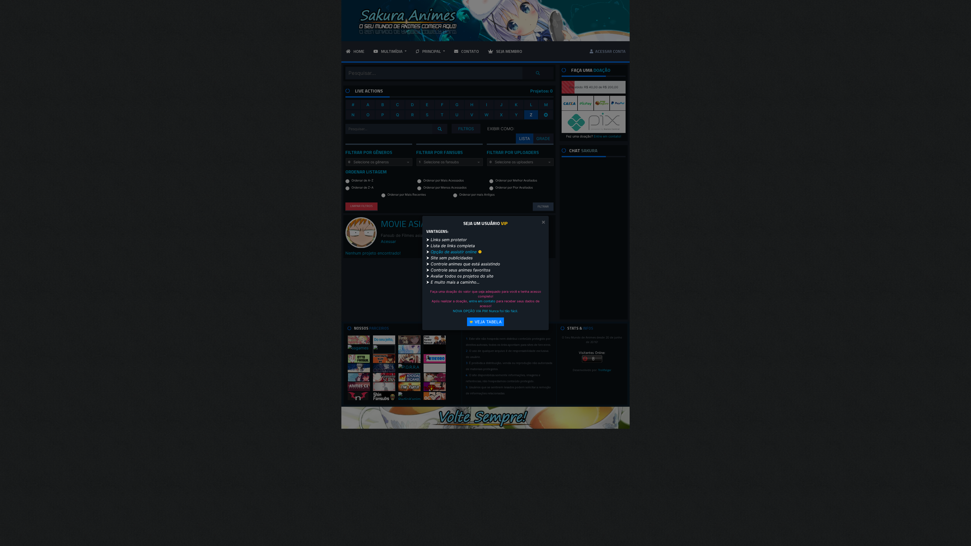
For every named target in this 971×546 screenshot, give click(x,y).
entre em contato (482, 301)
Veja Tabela (487, 321)
